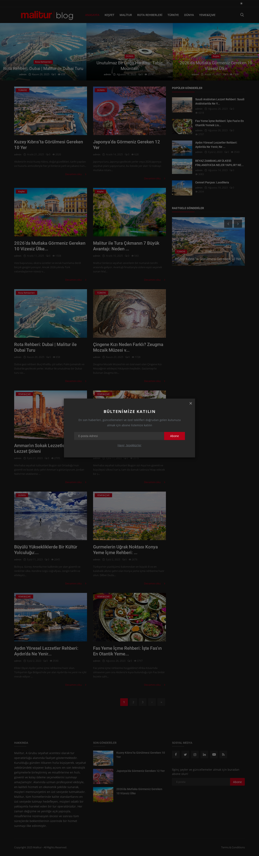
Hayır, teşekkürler (129, 445)
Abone (174, 436)
